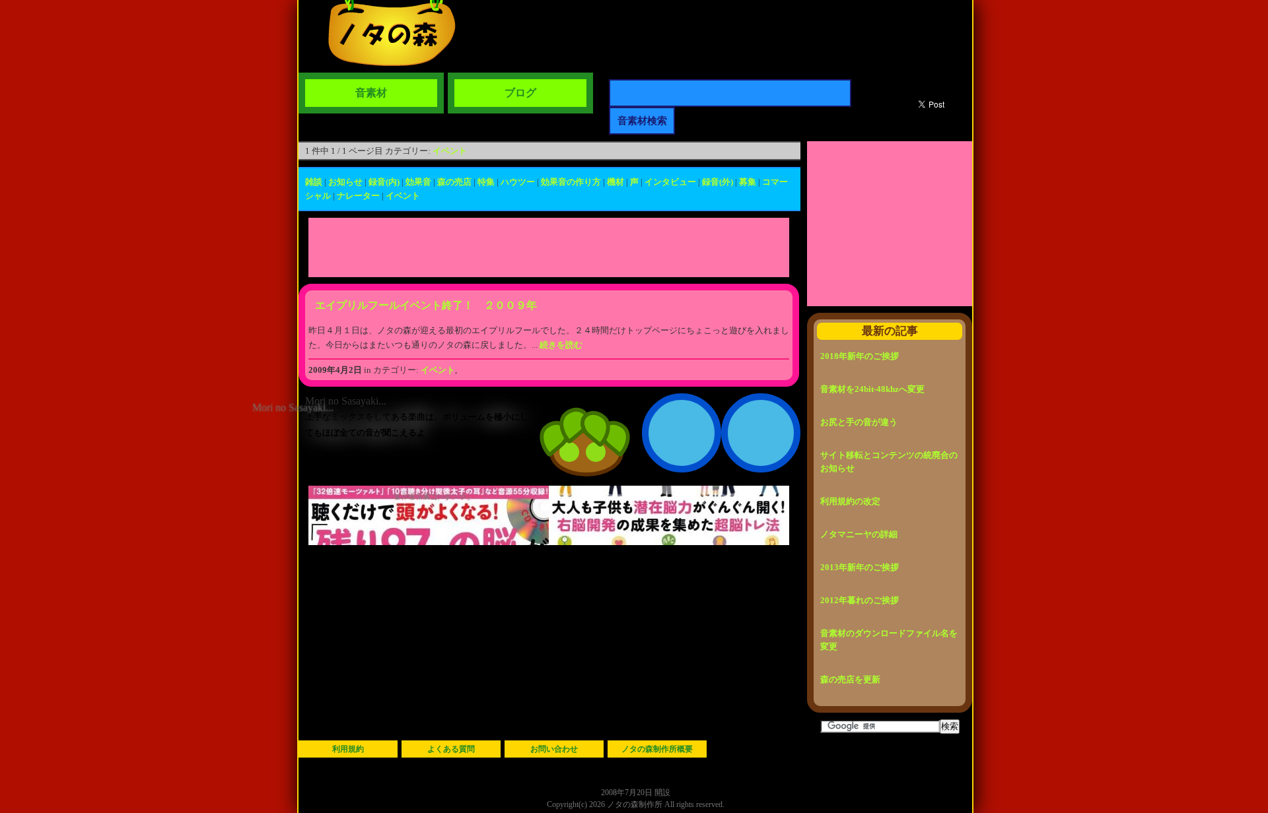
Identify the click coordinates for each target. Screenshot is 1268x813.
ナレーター (358, 196)
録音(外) (717, 182)
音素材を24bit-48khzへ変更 (872, 389)
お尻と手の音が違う (859, 422)
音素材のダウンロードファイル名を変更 (889, 639)
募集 (747, 182)
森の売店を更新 (850, 679)
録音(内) (384, 182)
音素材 (371, 92)
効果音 (418, 182)
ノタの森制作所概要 (657, 749)
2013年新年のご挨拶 (859, 567)
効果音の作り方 (571, 182)
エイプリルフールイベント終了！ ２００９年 (426, 305)
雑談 (313, 182)
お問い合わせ (554, 749)
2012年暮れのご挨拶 (859, 600)
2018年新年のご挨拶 (859, 356)
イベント (450, 151)
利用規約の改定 (850, 501)
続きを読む (561, 345)
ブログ (520, 92)
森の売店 (454, 182)
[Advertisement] (548, 247)
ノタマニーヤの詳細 (859, 534)
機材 (615, 182)
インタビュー (670, 182)
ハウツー (518, 182)
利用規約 (348, 749)
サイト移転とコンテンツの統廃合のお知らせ (889, 461)
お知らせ (345, 182)
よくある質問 (451, 749)
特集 (486, 182)
